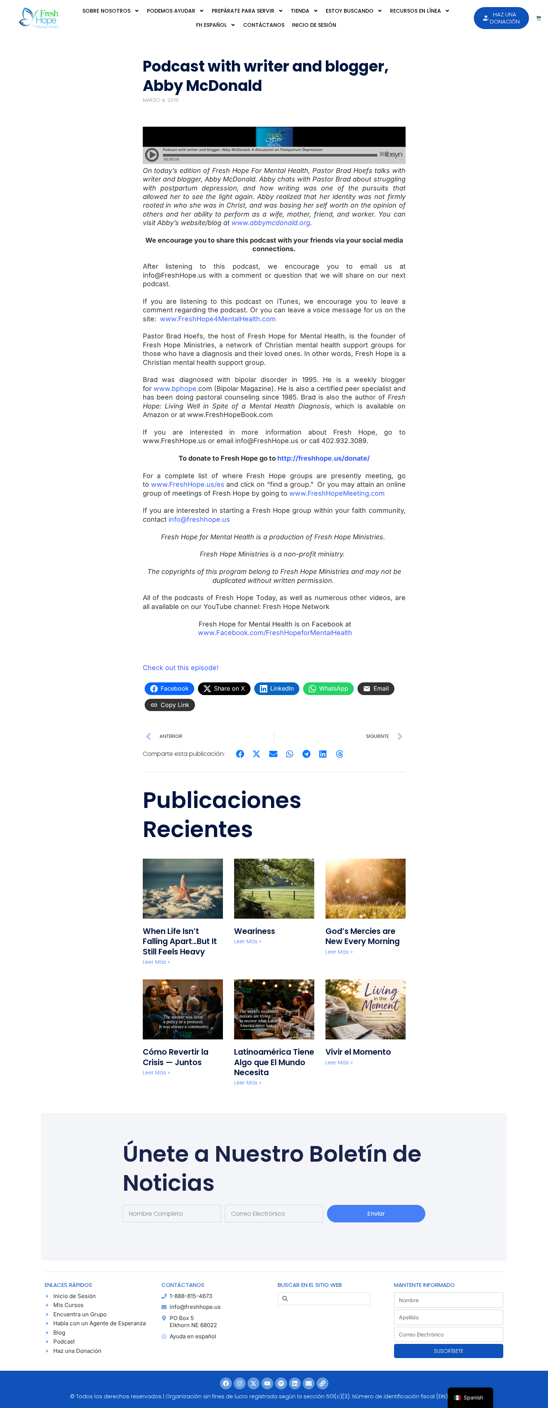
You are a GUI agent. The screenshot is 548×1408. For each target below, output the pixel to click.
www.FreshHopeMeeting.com (337, 493)
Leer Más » (156, 962)
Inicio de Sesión (314, 25)
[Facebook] (226, 1383)
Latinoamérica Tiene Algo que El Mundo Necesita (274, 1062)
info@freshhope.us (199, 519)
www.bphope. (176, 388)
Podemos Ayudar (171, 11)
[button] (240, 754)
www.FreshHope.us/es (187, 484)
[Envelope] (309, 1383)
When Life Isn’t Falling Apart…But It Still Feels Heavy (180, 941)
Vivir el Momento (358, 1051)
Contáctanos (263, 25)
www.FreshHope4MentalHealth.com (218, 319)
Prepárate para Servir (243, 11)
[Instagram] (240, 1383)
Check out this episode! (180, 668)
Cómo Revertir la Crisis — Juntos (175, 1056)
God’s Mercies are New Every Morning (362, 936)
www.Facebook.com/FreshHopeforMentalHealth (275, 633)
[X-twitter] (253, 1383)
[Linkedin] (295, 1383)
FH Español (211, 25)
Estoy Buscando (350, 11)
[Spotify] (281, 1383)
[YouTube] (267, 1383)
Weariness (255, 931)
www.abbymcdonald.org (271, 223)
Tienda (300, 11)
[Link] (322, 1383)
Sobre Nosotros (106, 11)
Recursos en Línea (415, 11)
